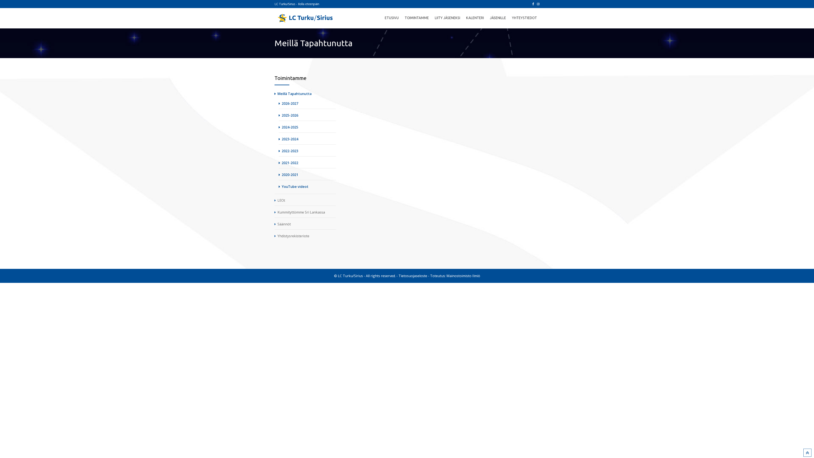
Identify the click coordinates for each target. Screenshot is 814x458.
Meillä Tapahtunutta (294, 93)
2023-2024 (290, 139)
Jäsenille (498, 18)
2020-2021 (290, 174)
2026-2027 (290, 103)
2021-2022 (290, 163)
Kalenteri (475, 18)
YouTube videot (295, 186)
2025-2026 (290, 115)
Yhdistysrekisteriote (293, 236)
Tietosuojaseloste (413, 276)
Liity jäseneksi (447, 18)
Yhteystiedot (524, 18)
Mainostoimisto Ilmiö (463, 276)
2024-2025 (290, 127)
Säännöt (284, 224)
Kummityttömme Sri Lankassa (301, 212)
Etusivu (392, 18)
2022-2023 (290, 151)
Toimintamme (417, 18)
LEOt (281, 200)
